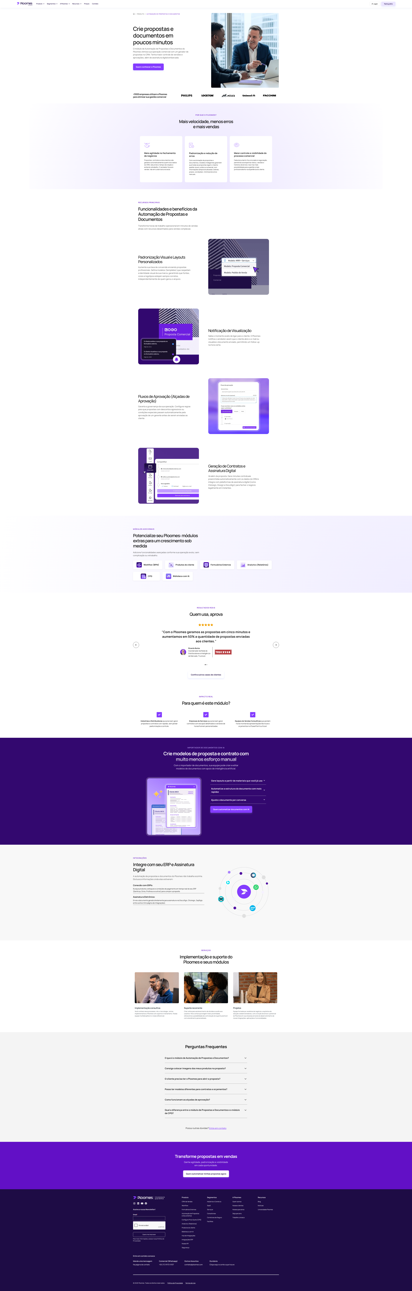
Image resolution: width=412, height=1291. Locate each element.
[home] (25, 4)
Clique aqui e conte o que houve (222, 1264)
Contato (95, 4)
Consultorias (211, 1213)
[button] (40, 4)
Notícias (261, 1205)
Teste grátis (388, 4)
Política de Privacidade (175, 1283)
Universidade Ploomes (265, 1209)
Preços (86, 4)
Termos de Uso (190, 1283)
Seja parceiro (237, 1213)
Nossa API (185, 1244)
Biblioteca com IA (188, 1232)
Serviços (210, 1209)
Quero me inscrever (149, 1234)
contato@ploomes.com (193, 1264)
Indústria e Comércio (214, 1202)
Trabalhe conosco (239, 1217)
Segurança (185, 1248)
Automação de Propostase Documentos (190, 1214)
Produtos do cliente (188, 1228)
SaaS (209, 1205)
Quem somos (237, 1202)
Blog (259, 1202)
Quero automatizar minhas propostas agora (206, 1173)
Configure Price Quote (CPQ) (191, 1220)
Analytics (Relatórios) (189, 1224)
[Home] (134, 14)
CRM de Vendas (187, 1202)
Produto (140, 14)
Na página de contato (141, 1264)
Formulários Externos (189, 1209)
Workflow (185, 1205)
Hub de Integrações (188, 1236)
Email (135, 1215)
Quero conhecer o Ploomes (148, 67)
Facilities (210, 1221)
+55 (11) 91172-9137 (166, 1264)
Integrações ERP (187, 1240)
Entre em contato (217, 1128)
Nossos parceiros (238, 1209)
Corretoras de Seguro (214, 1217)
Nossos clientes (238, 1205)
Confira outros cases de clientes (206, 674)
